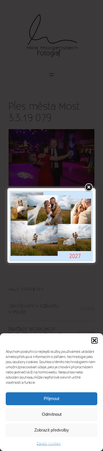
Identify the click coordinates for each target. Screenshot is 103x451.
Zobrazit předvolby (51, 430)
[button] (94, 340)
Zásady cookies (49, 443)
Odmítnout (52, 414)
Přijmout (51, 398)
